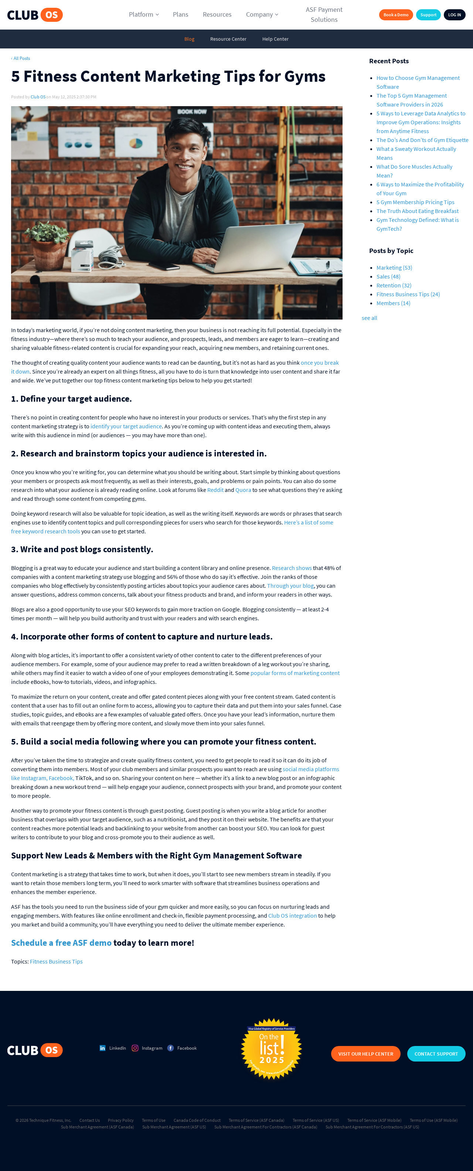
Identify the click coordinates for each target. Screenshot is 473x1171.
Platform (141, 14)
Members (394, 303)
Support (428, 14)
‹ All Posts (20, 58)
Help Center (275, 39)
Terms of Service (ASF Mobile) (374, 1120)
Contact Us (89, 1120)
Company (259, 14)
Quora (243, 489)
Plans (180, 14)
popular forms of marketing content (295, 672)
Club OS (38, 96)
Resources (217, 14)
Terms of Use (154, 1120)
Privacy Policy (121, 1120)
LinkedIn (117, 1048)
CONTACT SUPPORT (436, 1053)
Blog (189, 39)
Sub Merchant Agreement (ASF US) (174, 1127)
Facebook (187, 1048)
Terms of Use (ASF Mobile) (434, 1120)
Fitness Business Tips (56, 961)
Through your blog (290, 585)
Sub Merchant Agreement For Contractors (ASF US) (372, 1127)
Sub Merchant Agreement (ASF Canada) (97, 1127)
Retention (394, 285)
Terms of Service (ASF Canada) (257, 1120)
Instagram (152, 1048)
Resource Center (228, 39)
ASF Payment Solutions (324, 14)
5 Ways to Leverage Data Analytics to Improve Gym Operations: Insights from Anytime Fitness (421, 122)
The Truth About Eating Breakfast (418, 211)
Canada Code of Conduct (197, 1120)
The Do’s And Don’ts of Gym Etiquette (423, 140)
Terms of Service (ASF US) (316, 1120)
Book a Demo (396, 14)
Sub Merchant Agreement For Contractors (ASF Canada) (265, 1127)
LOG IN (454, 14)
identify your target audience (126, 426)
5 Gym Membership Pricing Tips (416, 202)
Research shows (292, 567)
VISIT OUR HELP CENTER (365, 1053)
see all (369, 317)
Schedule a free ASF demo (61, 942)
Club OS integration (292, 915)
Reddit (215, 489)
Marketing (394, 267)
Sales (389, 276)
